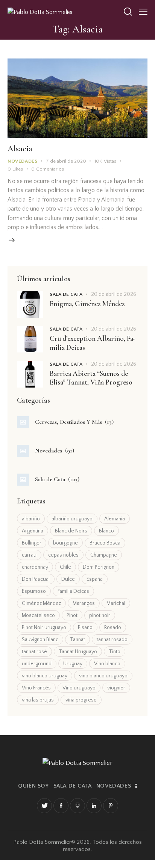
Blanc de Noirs (71, 531)
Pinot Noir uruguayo (44, 628)
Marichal (115, 603)
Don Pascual (36, 579)
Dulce (68, 579)
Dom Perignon (98, 567)
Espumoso (34, 591)
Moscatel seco (38, 615)
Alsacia (20, 149)
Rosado (112, 628)
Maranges (84, 603)
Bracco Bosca (105, 543)
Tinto (114, 652)
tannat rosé (34, 652)
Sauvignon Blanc (40, 640)
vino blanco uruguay (44, 676)
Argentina (32, 531)
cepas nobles (63, 555)
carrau (29, 555)
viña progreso (81, 700)
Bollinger (31, 543)
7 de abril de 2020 (66, 161)
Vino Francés (36, 688)
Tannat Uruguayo (78, 652)
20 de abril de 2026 (113, 294)
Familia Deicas (73, 591)
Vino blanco (107, 664)
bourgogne (65, 543)
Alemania (114, 519)
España (95, 579)
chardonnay (35, 567)
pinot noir (99, 615)
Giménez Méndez (41, 603)
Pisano (85, 628)
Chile (65, 567)
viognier (116, 688)
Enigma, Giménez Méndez (87, 303)
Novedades (22, 161)
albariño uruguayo (72, 519)
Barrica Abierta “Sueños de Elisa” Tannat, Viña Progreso (91, 378)
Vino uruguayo (79, 688)
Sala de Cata (66, 294)
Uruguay (72, 664)
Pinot (72, 615)
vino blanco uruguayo (103, 676)
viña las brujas (38, 700)
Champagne (103, 555)
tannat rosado (112, 640)
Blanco (106, 531)
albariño (31, 519)
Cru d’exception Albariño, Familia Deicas (92, 343)
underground (37, 664)
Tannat (77, 640)
